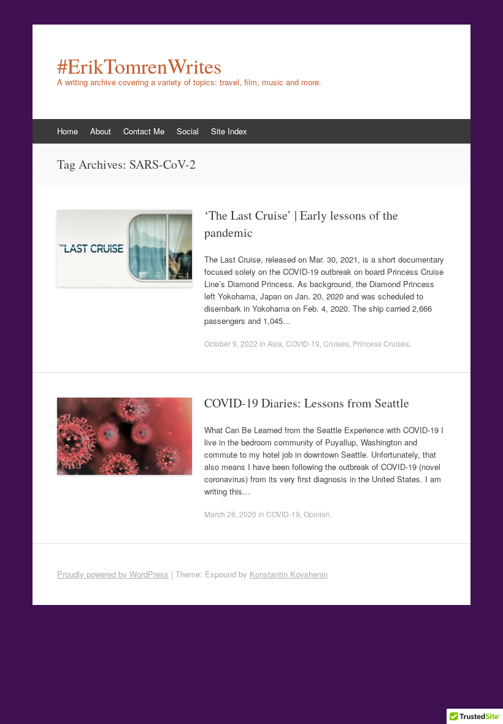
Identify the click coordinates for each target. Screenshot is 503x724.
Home (67, 131)
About (100, 131)
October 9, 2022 (231, 343)
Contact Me (143, 131)
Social (188, 131)
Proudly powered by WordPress (113, 574)
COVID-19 (303, 343)
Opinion (317, 514)
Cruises (336, 343)
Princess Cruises (381, 343)
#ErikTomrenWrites (139, 65)
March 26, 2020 (230, 514)
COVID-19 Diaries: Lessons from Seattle (306, 403)
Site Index (229, 131)
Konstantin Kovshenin (289, 574)
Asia (274, 343)
